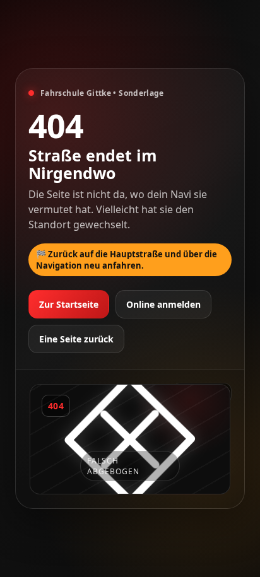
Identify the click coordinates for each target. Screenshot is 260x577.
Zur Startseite (68, 304)
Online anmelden (163, 304)
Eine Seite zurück (76, 339)
